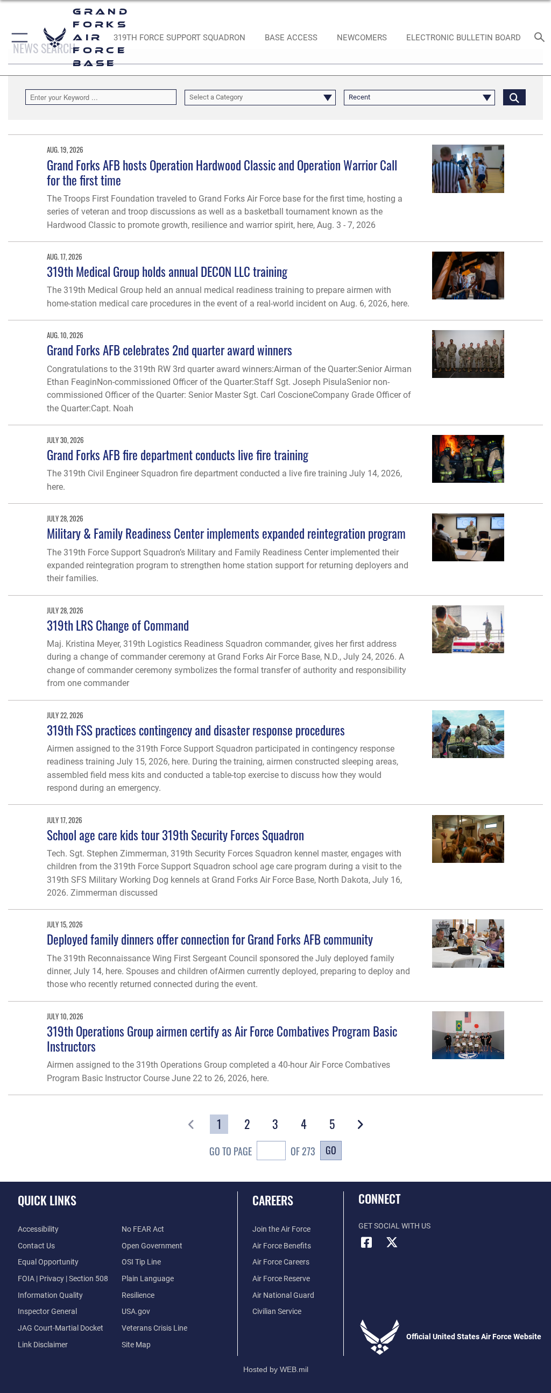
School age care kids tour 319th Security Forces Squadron (175, 834)
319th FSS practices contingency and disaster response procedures (196, 729)
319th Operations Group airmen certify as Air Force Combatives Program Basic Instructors (222, 1038)
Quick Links (47, 1200)
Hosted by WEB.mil (275, 1369)
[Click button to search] (514, 97)
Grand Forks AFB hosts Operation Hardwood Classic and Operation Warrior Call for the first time (222, 172)
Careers (272, 1200)
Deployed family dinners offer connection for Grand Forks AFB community (210, 939)
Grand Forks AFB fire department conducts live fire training (177, 454)
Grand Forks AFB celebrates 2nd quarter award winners (169, 349)
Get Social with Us (394, 1226)
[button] (17, 37)
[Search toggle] (541, 38)
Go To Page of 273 (262, 1151)
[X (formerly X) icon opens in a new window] (392, 1242)
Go (331, 1149)
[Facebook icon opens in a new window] (366, 1242)
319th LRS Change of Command (118, 625)
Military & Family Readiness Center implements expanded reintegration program (226, 533)
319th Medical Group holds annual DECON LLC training (167, 271)
